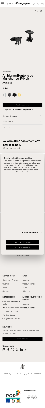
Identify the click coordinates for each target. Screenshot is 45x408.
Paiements (26, 291)
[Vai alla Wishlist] (38, 3)
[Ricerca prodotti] (7, 3)
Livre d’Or (5, 287)
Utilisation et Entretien (10, 280)
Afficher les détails (30, 232)
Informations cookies (10, 311)
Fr (11, 3)
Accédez (25, 280)
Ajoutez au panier (23, 105)
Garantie (5, 283)
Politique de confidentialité (12, 307)
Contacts (5, 291)
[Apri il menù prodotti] (2, 3)
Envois (24, 287)
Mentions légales (8, 315)
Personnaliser (22, 247)
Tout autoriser (22, 242)
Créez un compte (28, 283)
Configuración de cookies (11, 318)
